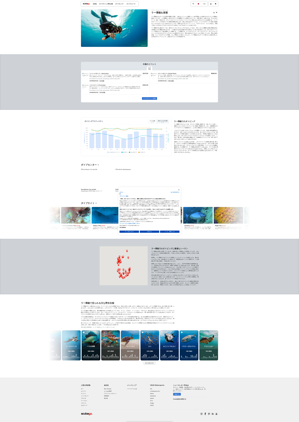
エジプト (83, 391)
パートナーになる (132, 389)
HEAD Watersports (157, 385)
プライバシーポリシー (110, 393)
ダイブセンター (89, 165)
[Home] (86, 4)
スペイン (83, 393)
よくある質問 (108, 391)
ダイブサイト (88, 203)
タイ (82, 389)
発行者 (106, 398)
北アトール (165, 10)
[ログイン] (211, 4)
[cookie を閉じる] (178, 190)
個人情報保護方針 (175, 192)
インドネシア (84, 396)
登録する (176, 394)
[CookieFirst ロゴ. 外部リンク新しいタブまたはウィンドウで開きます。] (120, 194)
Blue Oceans (107, 389)
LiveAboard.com (155, 391)
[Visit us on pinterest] (209, 413)
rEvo (151, 400)
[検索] (193, 3)
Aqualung (153, 396)
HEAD (152, 405)
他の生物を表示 (149, 363)
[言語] (198, 3)
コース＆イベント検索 (149, 98)
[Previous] (83, 181)
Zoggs (152, 403)
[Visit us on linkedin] (212, 413)
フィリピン (84, 400)
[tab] (149, 68)
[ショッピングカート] (215, 4)
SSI (151, 389)
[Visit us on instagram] (201, 413)
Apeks (152, 398)
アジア (153, 10)
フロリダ (83, 398)
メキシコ (83, 403)
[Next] (217, 181)
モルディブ (158, 10)
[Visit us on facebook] (205, 413)
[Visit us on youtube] (216, 413)
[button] (123, 278)
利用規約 (106, 396)
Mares (152, 393)
